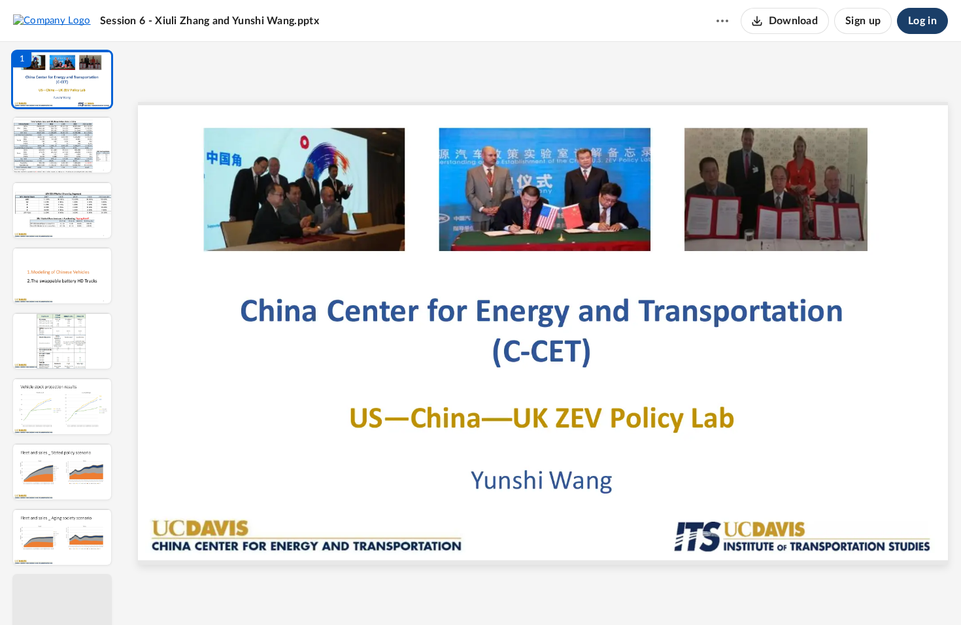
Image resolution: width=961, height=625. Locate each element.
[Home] (52, 20)
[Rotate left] (615, 593)
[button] (62, 79)
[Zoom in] (589, 593)
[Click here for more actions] (722, 21)
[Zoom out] (544, 593)
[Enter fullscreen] (663, 593)
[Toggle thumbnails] (423, 593)
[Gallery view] (640, 593)
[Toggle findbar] (446, 593)
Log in (922, 21)
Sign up (863, 21)
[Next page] (517, 593)
